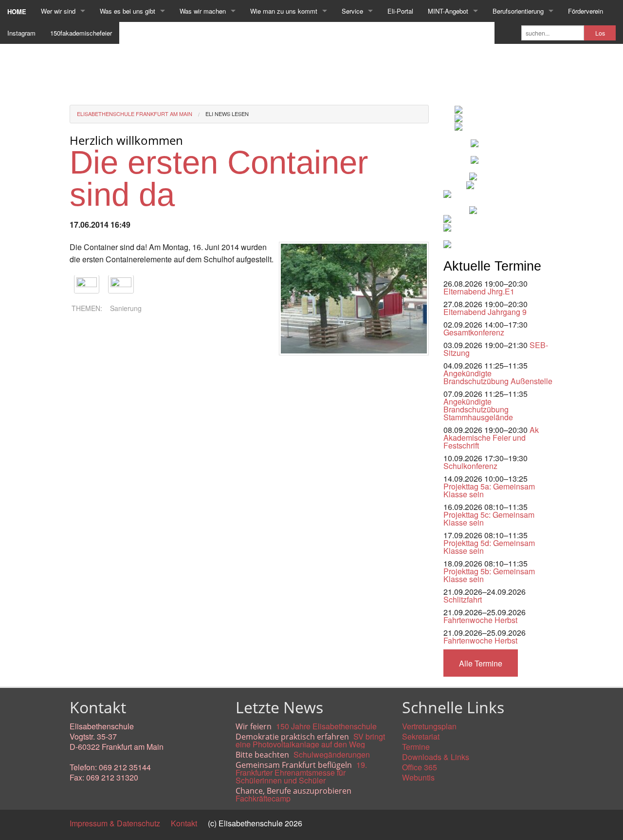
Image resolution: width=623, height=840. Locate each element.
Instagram (21, 33)
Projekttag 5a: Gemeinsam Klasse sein (489, 490)
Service (352, 11)
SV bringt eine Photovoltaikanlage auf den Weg (310, 740)
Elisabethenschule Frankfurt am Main (134, 113)
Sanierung (126, 308)
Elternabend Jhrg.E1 (478, 291)
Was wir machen (203, 11)
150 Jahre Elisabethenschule (326, 726)
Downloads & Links (435, 756)
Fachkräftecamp (263, 798)
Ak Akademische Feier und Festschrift (491, 437)
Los (600, 33)
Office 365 (419, 767)
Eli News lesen (227, 113)
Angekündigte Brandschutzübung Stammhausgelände (478, 409)
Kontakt (184, 823)
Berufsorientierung (518, 11)
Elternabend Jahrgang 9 (485, 311)
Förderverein (585, 11)
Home (16, 11)
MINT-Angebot (448, 11)
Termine (416, 746)
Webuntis (418, 777)
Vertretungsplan (429, 726)
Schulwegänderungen (331, 754)
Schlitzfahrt (462, 599)
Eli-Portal (400, 11)
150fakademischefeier (81, 33)
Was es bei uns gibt (127, 11)
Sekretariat (421, 736)
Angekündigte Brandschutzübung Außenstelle (497, 377)
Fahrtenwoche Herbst (480, 619)
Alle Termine (480, 663)
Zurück (81, 364)
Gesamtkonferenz (473, 332)
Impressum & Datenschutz (115, 823)
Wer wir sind (58, 11)
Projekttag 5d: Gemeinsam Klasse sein (489, 546)
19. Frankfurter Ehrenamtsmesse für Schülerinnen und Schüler (301, 772)
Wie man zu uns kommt (283, 11)
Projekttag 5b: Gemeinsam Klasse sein (489, 575)
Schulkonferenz (470, 465)
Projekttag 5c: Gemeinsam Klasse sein (488, 518)
